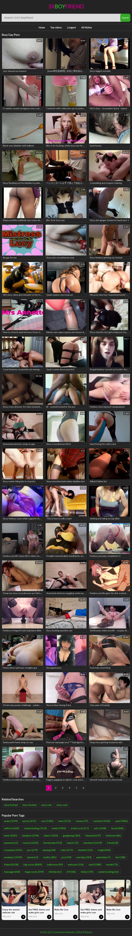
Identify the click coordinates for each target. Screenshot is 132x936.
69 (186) (71, 871)
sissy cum (46, 804)
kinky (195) (87, 871)
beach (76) (73, 842)
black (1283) (51, 835)
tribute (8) (112, 842)
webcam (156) (76, 864)
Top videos (56, 27)
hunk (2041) (10, 835)
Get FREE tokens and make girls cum (39, 911)
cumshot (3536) (101, 820)
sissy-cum (62, 804)
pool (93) (66, 857)
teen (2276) (64, 820)
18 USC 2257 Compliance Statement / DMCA (61, 932)
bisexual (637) (93, 835)
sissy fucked (11, 804)
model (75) (112, 864)
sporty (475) (29, 820)
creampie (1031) (13, 849)
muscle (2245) (30, 842)
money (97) (82, 820)
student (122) (85, 849)
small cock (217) (80, 828)
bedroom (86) (113, 835)
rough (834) (104, 849)
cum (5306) (47, 820)
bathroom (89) (55, 864)
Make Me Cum (61, 909)
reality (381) (50, 857)
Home (42, 27)
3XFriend (66, 6)
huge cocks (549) (34, 871)
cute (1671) (66, 849)
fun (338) (120, 857)
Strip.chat (6, 916)
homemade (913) (52, 842)
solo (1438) (100, 828)
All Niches (86, 27)
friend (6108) (11, 864)
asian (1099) (11, 820)
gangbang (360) (71, 835)
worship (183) (83, 857)
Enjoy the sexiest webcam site (11, 911)
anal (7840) (121, 820)
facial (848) (117, 828)
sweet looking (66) (108, 871)
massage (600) (12, 871)
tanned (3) (32, 857)
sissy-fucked (29, 804)
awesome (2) (11, 842)
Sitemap (88, 932)
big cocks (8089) (32, 864)
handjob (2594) (30, 835)
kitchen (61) (55, 871)
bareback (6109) (92, 842)
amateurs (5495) (13, 857)
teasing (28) (49, 849)
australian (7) (103, 857)
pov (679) (32, 849)
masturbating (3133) (35, 828)
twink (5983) (59, 828)
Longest (71, 27)
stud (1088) (95, 864)
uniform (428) (11, 828)
